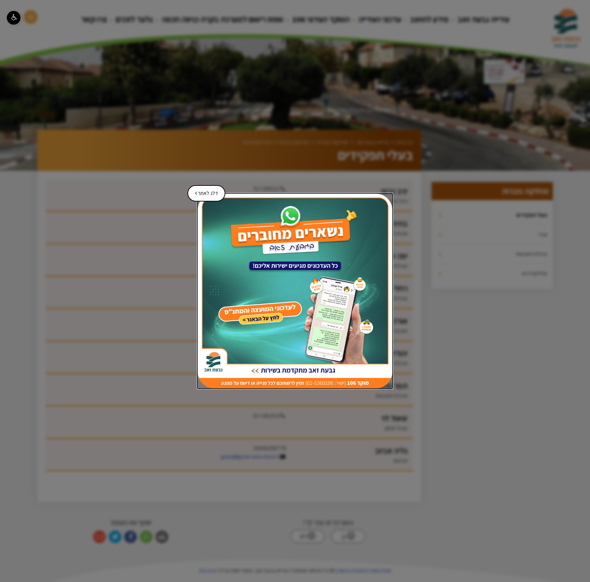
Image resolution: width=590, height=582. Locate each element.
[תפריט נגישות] (13, 18)
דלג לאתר (204, 191)
